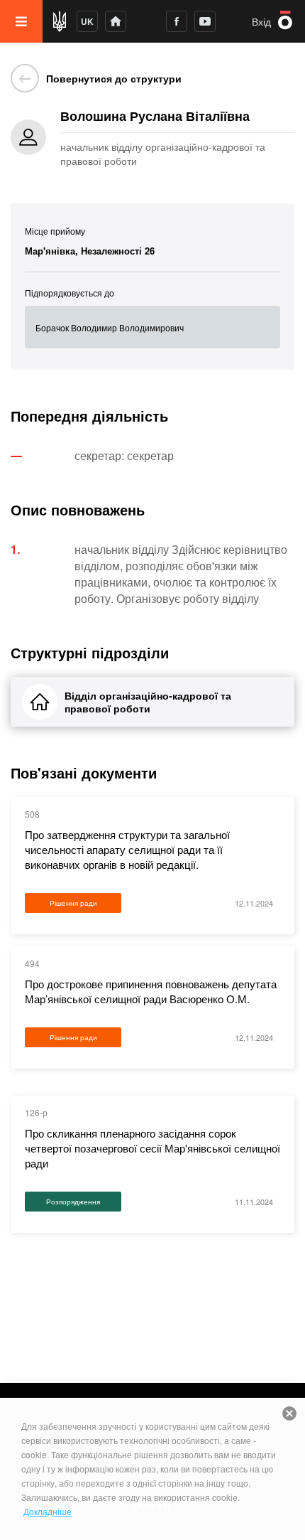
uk (87, 21)
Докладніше (47, 1511)
